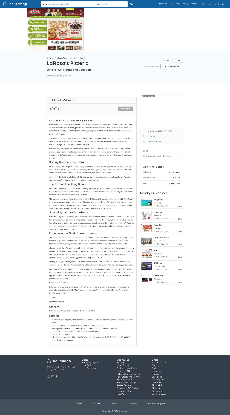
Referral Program (90, 362)
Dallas (155, 368)
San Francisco (159, 394)
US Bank (158, 263)
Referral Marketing (126, 382)
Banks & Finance (159, 241)
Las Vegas (157, 377)
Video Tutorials (124, 365)
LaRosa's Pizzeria (62, 58)
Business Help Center (127, 368)
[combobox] (112, 4)
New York (156, 382)
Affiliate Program (156, 404)
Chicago (156, 365)
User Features (89, 368)
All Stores (50, 58)
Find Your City (159, 362)
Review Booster (124, 385)
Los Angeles (158, 380)
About (115, 404)
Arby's (157, 250)
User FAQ (86, 365)
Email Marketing (125, 380)
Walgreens (158, 200)
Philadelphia (158, 385)
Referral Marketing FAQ (128, 374)
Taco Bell (158, 225)
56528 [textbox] (106, 4)
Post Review (173, 66)
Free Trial (175, 4)
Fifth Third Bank (161, 238)
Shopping (157, 203)
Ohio (74, 58)
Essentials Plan (124, 391)
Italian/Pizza (174, 183)
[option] (55, 29)
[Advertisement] (167, 25)
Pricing (185, 4)
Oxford (82, 58)
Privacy (96, 404)
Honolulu (156, 371)
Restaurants (174, 172)
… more (52, 297)
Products (163, 4)
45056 (158, 206)
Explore (193, 4)
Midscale (176, 178)
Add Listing (219, 4)
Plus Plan (121, 394)
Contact (133, 404)
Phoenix (156, 388)
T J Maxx (158, 212)
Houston (156, 374)
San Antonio (158, 391)
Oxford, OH (165, 206)
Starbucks (158, 276)
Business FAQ (123, 371)
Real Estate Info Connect (129, 377)
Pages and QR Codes (127, 388)
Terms (79, 404)
